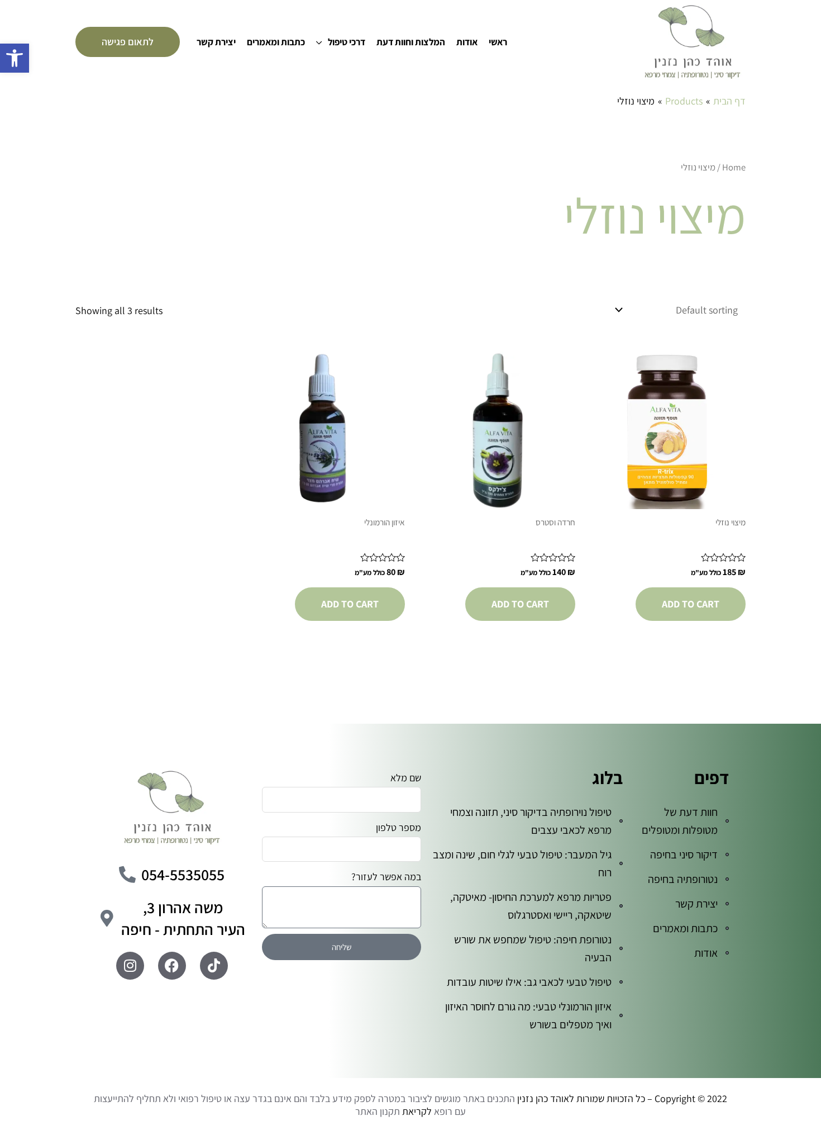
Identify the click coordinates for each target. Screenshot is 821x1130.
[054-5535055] (127, 874)
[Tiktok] (214, 966)
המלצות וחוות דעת (410, 42)
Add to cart (690, 603)
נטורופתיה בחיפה (683, 879)
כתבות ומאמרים (276, 42)
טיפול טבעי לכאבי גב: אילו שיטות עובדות (529, 982)
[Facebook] (172, 966)
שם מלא (405, 777)
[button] (14, 58)
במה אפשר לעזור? (386, 876)
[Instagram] (130, 966)
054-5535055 (183, 874)
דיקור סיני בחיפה (684, 854)
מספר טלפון (398, 827)
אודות (467, 42)
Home (734, 167)
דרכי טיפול (346, 42)
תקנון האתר (377, 1111)
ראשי (498, 42)
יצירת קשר (216, 42)
